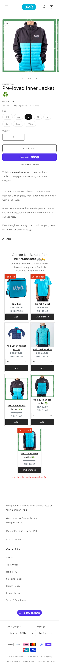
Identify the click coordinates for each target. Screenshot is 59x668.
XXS (9, 117)
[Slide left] (22, 78)
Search (9, 557)
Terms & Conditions (16, 600)
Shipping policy (29, 661)
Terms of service (13, 661)
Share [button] (8, 238)
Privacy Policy (13, 592)
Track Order (12, 564)
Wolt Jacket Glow (42, 349)
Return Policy (13, 585)
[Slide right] (36, 78)
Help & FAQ (11, 571)
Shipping (17, 106)
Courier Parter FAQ (27, 530)
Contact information (47, 661)
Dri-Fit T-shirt (42, 303)
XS (20, 117)
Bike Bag (16, 303)
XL (8, 124)
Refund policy (32, 656)
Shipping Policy (14, 578)
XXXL (32, 124)
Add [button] (16, 316)
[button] (6, 6)
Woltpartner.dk (14, 522)
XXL (19, 124)
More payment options (29, 164)
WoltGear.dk (18, 656)
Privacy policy (46, 656)
